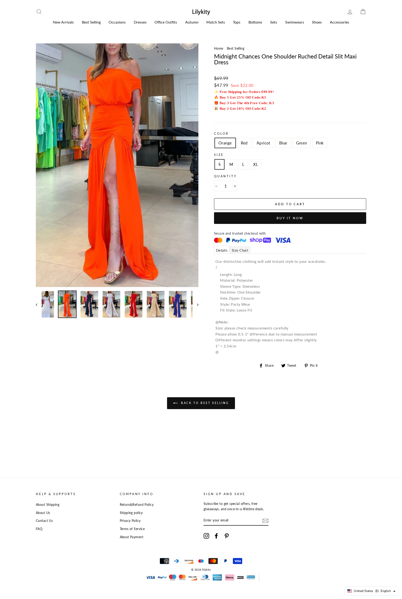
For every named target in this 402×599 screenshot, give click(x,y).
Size (219, 155)
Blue (283, 142)
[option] (117, 165)
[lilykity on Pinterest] (226, 535)
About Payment (132, 537)
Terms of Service (132, 529)
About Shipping (47, 505)
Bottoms (255, 22)
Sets (273, 22)
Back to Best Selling (204, 403)
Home (218, 48)
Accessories (339, 22)
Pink (320, 142)
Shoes (317, 22)
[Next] (195, 304)
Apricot (263, 142)
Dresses (140, 22)
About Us (43, 513)
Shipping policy (131, 513)
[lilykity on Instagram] (206, 535)
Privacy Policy (130, 521)
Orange (225, 142)
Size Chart (240, 250)
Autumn (191, 22)
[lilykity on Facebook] (216, 535)
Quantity (225, 176)
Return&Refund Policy (137, 505)
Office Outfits (165, 22)
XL (255, 164)
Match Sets (215, 22)
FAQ (39, 529)
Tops (236, 22)
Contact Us (44, 521)
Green (301, 142)
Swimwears (294, 22)
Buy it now (290, 218)
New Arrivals (63, 22)
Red (244, 142)
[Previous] (39, 304)
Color (221, 133)
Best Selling (91, 22)
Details (222, 250)
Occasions (117, 22)
